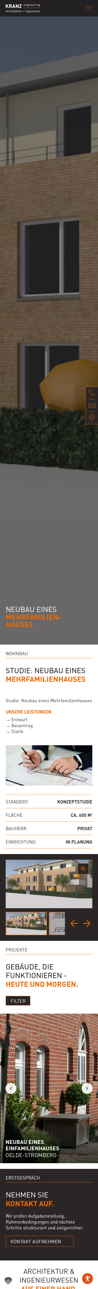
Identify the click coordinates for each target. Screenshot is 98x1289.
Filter (18, 1000)
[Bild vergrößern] (83, 868)
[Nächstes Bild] (86, 923)
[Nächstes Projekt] (87, 1088)
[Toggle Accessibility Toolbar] (87, 1278)
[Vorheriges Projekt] (10, 1088)
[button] (8, 1281)
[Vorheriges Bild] (74, 923)
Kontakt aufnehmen (35, 1241)
